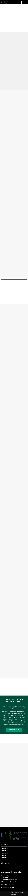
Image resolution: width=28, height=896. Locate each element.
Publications (5, 853)
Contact (4, 857)
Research (5, 848)
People (4, 850)
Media (4, 855)
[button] (22, 2)
